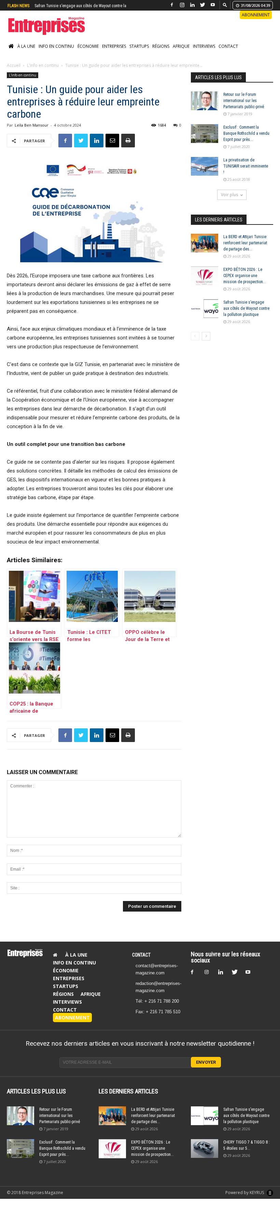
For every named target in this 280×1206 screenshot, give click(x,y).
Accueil (13, 72)
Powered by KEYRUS (245, 1200)
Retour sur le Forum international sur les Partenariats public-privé (243, 107)
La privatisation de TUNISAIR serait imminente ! (245, 173)
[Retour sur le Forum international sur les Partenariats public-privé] (204, 108)
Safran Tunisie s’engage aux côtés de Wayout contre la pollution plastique (246, 315)
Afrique (181, 53)
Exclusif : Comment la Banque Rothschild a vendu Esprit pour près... (246, 140)
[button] (225, 4)
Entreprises (114, 53)
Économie (88, 53)
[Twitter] (202, 5)
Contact (228, 53)
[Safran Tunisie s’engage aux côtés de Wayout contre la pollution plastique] (204, 315)
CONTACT (141, 962)
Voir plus (229, 202)
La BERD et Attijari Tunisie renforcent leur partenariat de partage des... (245, 250)
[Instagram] (182, 5)
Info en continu (56, 53)
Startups (139, 53)
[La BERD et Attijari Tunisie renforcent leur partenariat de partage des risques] (204, 250)
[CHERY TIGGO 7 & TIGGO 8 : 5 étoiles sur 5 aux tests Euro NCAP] (204, 1155)
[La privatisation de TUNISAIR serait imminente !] (204, 173)
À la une (26, 53)
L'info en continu (43, 72)
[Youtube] (213, 5)
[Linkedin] (192, 5)
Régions (160, 53)
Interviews (204, 53)
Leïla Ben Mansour (31, 132)
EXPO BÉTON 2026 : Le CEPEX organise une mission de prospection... (244, 282)
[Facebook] (172, 5)
